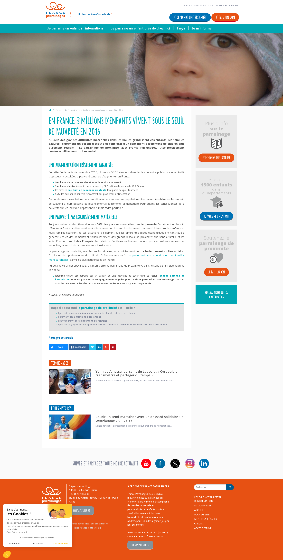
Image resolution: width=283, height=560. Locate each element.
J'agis (181, 28)
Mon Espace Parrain (227, 5)
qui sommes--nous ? (140, 545)
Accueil (199, 510)
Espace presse (202, 505)
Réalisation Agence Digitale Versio (85, 527)
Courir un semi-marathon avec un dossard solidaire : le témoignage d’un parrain (139, 419)
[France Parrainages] (78, 9)
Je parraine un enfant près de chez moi (140, 28)
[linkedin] (204, 463)
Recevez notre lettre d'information (216, 294)
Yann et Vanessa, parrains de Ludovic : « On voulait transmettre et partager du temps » (136, 373)
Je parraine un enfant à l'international (75, 28)
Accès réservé (202, 528)
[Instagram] (190, 463)
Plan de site (201, 514)
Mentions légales (205, 519)
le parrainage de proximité (97, 308)
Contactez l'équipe (81, 510)
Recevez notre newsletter (198, 5)
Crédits (199, 523)
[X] (175, 463)
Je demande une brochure (190, 17)
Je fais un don (225, 17)
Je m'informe (201, 28)
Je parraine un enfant (216, 216)
